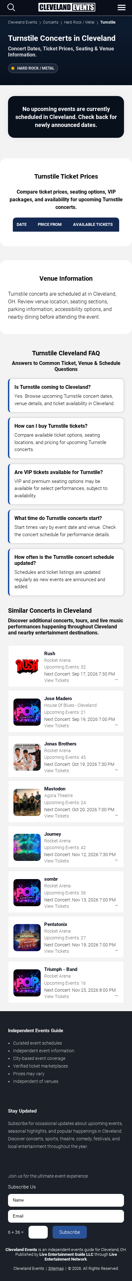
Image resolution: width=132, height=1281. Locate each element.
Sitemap (56, 1268)
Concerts (50, 22)
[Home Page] (66, 8)
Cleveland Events (22, 22)
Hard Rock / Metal (79, 22)
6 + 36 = (16, 1232)
